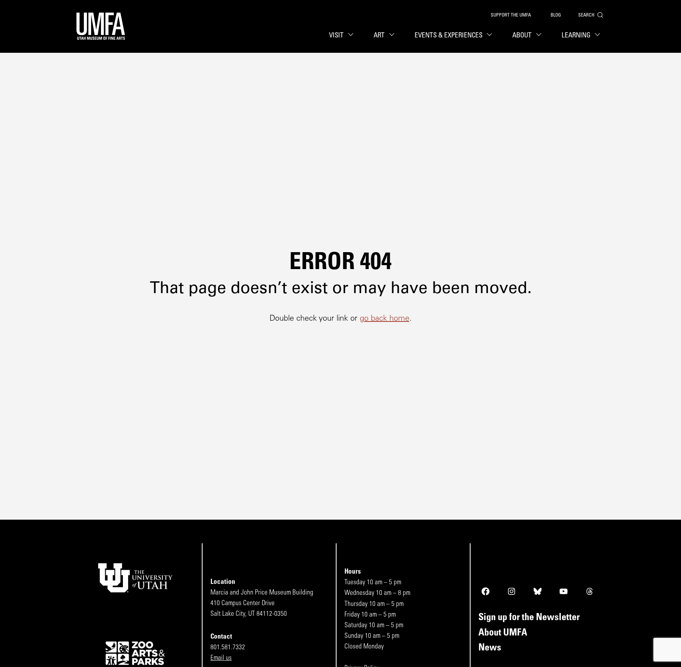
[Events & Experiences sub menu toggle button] (491, 35)
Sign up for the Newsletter (529, 617)
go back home (384, 319)
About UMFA (502, 633)
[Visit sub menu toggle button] (352, 35)
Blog (556, 15)
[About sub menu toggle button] (540, 35)
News (489, 648)
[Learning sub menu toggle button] (599, 35)
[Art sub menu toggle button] (393, 35)
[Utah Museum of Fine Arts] (100, 26)
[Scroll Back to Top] (673, 659)
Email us (221, 658)
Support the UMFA (511, 15)
